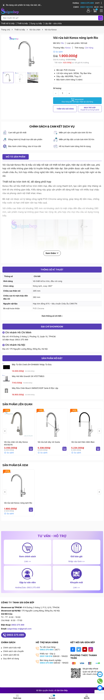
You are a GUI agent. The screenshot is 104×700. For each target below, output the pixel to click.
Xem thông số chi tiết (51, 316)
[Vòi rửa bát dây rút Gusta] (52, 424)
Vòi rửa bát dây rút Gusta (49, 442)
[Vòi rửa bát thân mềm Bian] (85, 424)
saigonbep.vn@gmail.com (19, 629)
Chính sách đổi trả (11, 655)
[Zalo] (100, 674)
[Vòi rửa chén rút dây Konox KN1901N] (18, 424)
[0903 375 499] (87, 3)
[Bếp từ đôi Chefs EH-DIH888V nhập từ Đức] (6, 367)
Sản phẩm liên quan (17, 404)
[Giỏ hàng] (95, 10)
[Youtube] (84, 649)
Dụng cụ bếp (36, 23)
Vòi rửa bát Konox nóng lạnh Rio (18, 503)
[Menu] (101, 10)
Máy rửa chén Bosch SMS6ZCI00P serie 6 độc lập (35, 388)
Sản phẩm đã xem (15, 465)
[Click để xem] (26, 53)
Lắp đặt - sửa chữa (53, 23)
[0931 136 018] (88, 7)
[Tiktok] (90, 649)
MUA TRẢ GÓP (90, 109)
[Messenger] (100, 688)
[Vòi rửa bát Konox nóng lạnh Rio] (18, 485)
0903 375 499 (21, 339)
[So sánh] (58, 52)
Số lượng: (57, 88)
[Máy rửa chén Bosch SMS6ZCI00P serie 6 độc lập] (6, 391)
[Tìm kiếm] (100, 18)
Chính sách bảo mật (12, 647)
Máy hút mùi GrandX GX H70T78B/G (28, 376)
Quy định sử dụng (11, 658)
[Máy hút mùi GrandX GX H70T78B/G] (6, 379)
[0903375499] (100, 681)
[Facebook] (72, 649)
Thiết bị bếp (22, 23)
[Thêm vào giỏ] (31, 449)
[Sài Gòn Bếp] (10, 10)
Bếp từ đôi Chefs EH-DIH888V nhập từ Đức (32, 364)
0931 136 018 (46, 656)
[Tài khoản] (88, 10)
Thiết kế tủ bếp (8, 23)
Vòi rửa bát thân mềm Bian (83, 442)
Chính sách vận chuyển (13, 651)
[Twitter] (78, 649)
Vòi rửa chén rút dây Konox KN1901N (16, 443)
